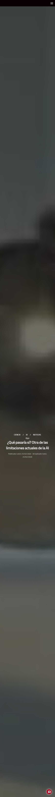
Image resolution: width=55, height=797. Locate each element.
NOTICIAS (37, 435)
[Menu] (52, 3)
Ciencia (17, 435)
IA (27, 435)
